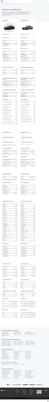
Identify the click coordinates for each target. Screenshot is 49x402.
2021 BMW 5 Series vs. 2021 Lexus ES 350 (29, 342)
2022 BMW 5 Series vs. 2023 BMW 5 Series (18, 341)
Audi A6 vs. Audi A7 (16, 355)
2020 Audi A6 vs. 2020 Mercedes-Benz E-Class (30, 333)
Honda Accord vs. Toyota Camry (5, 372)
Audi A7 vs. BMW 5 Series (5, 355)
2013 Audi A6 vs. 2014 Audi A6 (17, 333)
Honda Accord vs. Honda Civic (28, 372)
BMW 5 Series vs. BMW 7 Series (28, 355)
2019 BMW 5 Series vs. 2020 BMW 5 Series (6, 342)
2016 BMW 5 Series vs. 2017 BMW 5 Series (6, 341)
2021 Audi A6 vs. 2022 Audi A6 (28, 332)
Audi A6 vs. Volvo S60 (16, 358)
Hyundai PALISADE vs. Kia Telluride (29, 371)
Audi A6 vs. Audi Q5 (27, 353)
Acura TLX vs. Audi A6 (27, 358)
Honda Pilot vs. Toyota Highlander (6, 371)
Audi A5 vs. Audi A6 (16, 353)
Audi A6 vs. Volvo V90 (27, 354)
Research (37, 1)
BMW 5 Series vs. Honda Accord (5, 357)
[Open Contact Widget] (48, 401)
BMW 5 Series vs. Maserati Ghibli (5, 358)
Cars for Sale (33, 1)
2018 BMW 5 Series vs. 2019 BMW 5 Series (6, 343)
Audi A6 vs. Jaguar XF (4, 352)
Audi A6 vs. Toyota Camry (28, 356)
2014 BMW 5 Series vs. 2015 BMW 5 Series (18, 344)
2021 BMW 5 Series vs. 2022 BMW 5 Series (18, 342)
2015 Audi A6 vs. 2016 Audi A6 (5, 332)
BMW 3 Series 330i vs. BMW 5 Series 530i (6, 364)
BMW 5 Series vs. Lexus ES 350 (5, 356)
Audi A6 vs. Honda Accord (28, 357)
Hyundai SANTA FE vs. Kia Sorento (17, 370)
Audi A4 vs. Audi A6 (4, 353)
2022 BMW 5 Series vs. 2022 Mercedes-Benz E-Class (30, 344)
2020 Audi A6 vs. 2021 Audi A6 (17, 334)
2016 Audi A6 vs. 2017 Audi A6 (5, 335)
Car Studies (24, 390)
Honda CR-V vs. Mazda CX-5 (17, 372)
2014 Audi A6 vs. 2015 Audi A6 (5, 333)
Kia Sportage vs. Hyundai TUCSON (6, 370)
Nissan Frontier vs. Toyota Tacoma (18, 373)
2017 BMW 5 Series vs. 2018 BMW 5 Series (6, 344)
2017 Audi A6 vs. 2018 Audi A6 (5, 334)
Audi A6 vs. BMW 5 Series (28, 373)
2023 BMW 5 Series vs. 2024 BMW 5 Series (6, 345)
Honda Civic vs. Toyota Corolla (5, 373)
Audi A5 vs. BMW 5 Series (5, 354)
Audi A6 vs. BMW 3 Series (16, 352)
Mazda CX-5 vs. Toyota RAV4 (28, 370)
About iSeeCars (31, 390)
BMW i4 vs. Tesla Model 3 (16, 374)
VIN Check (42, 1)
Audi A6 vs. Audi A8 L (16, 357)
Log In (47, 1)
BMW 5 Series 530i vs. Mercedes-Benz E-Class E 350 (19, 364)
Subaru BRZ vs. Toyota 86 (5, 374)
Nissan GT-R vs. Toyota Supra (17, 371)
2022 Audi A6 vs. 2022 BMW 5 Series (29, 334)
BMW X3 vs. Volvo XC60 (27, 374)
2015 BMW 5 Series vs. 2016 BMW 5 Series (18, 343)
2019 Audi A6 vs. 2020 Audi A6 (17, 332)
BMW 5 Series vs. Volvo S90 (28, 352)
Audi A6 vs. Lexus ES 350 (16, 356)
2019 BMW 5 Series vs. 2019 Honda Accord (30, 343)
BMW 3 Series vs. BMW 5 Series (17, 354)
